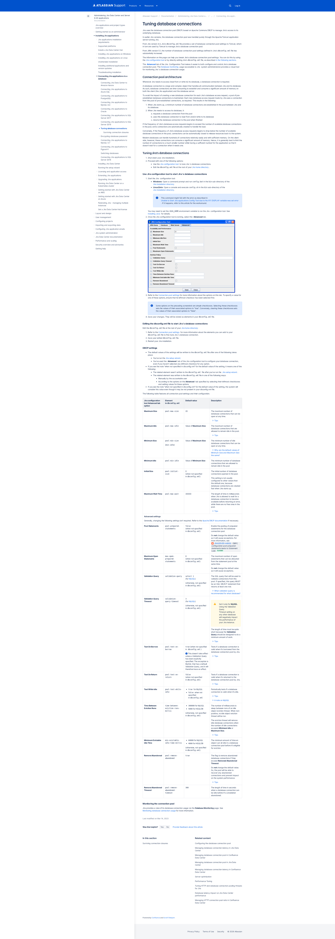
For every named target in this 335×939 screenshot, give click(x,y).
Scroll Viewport (169, 918)
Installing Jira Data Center (109, 164)
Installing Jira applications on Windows (114, 54)
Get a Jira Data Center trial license (112, 209)
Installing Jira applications (107, 35)
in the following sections (226, 60)
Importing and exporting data (108, 225)
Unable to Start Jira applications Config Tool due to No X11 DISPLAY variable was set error (199, 200)
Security (220, 931)
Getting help (101, 248)
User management (103, 217)
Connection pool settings (168, 295)
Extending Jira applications (109, 175)
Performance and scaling (106, 241)
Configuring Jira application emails (110, 229)
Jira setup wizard (229, 372)
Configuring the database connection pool (213, 843)
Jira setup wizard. (173, 358)
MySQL (192, 579)
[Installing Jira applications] (212, 16)
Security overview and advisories (110, 245)
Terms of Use (208, 931)
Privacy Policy (193, 931)
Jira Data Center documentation (109, 237)
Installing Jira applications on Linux (113, 58)
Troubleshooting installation (109, 72)
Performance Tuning (203, 881)
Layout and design (103, 213)
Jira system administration (107, 233)
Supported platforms (107, 46)
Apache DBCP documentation (215, 520)
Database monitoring (170, 67)
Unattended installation (108, 62)
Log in (237, 6)
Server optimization (203, 877)
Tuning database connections (114, 128)
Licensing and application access (112, 171)
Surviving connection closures (116, 132)
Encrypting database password (114, 136)
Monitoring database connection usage (159, 811)
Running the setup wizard (109, 167)
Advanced (151, 64)
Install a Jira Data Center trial (110, 50)
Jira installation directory (163, 184)
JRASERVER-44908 (222, 543)
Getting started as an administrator (110, 32)
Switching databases (110, 153)
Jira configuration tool (155, 60)
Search (230, 6)
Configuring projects (104, 221)
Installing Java (154, 214)
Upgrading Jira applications (110, 179)
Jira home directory (200, 167)
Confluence (156, 918)
